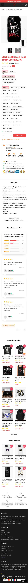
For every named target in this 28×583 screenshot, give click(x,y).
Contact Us (3, 553)
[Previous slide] (3, 29)
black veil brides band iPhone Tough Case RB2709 (20, 458)
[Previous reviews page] (17, 329)
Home (2, 9)
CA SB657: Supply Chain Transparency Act (11, 539)
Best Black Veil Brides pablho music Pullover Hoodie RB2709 (20, 423)
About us (3, 530)
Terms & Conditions (5, 532)
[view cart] (26, 5)
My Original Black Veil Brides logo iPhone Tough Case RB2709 (20, 481)
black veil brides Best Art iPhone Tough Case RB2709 (7, 458)
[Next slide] (25, 29)
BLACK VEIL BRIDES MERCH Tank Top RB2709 (20, 379)
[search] (23, 5)
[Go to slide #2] (18, 50)
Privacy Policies (5, 534)
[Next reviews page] (24, 329)
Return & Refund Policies (7, 550)
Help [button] (25, 581)
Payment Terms (5, 548)
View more (14, 434)
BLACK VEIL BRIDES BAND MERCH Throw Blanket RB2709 (7, 401)
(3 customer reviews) (14, 63)
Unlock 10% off (3, 576)
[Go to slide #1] (10, 50)
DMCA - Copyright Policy (7, 537)
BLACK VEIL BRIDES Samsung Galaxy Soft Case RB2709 (7, 481)
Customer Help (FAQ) (6, 555)
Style (3, 73)
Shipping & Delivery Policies (7, 546)
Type (3, 68)
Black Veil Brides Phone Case (14, 9)
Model (3, 85)
